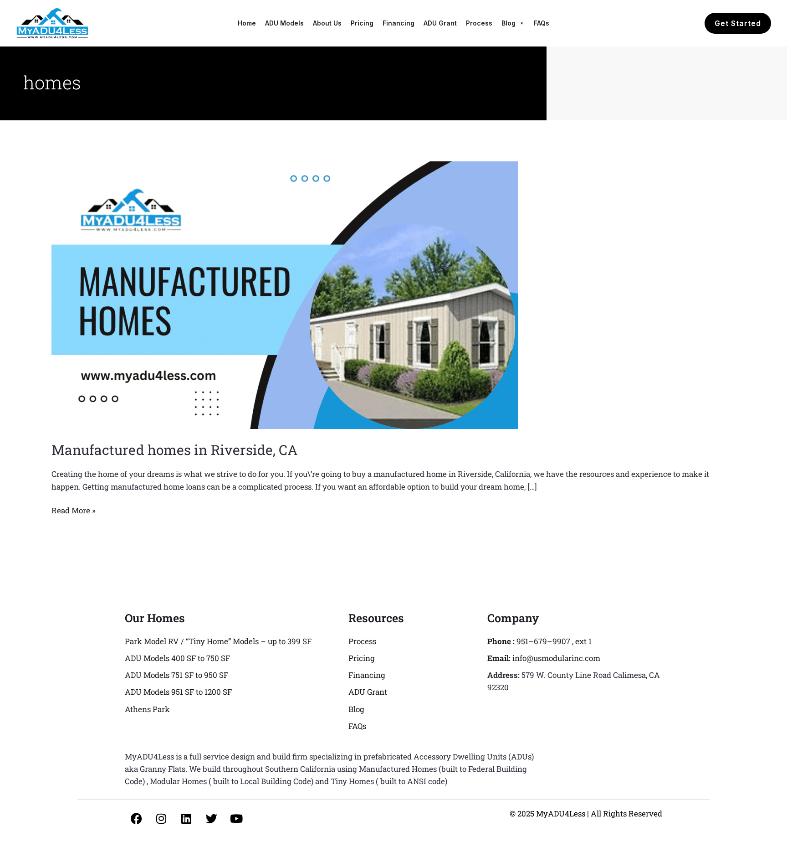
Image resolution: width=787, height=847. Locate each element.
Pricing (362, 23)
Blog (508, 23)
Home (247, 23)
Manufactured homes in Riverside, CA (174, 450)
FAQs (541, 23)
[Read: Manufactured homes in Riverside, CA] (284, 294)
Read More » (73, 510)
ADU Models (284, 23)
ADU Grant (440, 23)
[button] (738, 23)
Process (479, 23)
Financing (398, 23)
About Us (327, 23)
